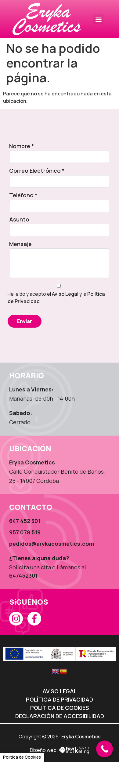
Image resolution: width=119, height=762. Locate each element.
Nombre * (21, 146)
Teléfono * (23, 195)
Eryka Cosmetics (81, 736)
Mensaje (20, 244)
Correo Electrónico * (37, 170)
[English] (56, 670)
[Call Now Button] (104, 749)
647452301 (23, 575)
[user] (47, 19)
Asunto (19, 219)
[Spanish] (63, 670)
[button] (98, 19)
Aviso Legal (65, 294)
